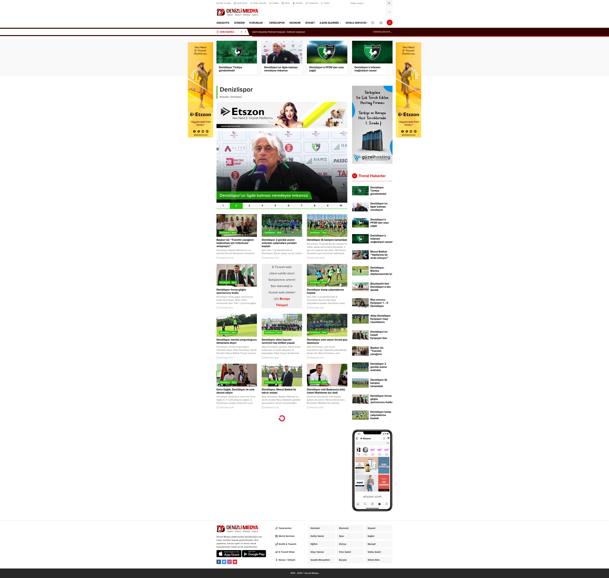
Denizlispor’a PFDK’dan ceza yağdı (326, 69)
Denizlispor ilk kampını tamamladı (327, 240)
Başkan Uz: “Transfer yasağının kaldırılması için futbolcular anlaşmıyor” (235, 243)
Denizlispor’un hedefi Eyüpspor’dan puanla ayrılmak (379, 336)
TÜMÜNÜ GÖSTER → (383, 32)
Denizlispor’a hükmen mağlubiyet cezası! (367, 69)
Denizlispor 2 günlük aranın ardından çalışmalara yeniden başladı (279, 243)
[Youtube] (235, 562)
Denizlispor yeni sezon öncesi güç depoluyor (327, 341)
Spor (234, 232)
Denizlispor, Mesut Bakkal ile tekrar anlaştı (279, 391)
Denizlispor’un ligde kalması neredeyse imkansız (281, 69)
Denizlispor (225, 232)
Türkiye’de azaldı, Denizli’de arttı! (270, 31)
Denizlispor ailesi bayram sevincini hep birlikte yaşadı (278, 341)
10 (341, 205)
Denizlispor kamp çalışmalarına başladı (325, 291)
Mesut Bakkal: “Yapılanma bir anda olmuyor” (379, 255)
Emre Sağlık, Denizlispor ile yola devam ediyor (235, 391)
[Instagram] (229, 562)
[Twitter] (224, 562)
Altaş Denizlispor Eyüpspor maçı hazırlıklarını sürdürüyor (380, 320)
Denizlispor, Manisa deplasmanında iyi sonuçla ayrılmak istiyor (381, 274)
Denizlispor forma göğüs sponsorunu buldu (231, 291)
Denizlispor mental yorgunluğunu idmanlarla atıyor (236, 341)
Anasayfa (224, 97)
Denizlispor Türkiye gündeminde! (230, 69)
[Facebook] (218, 562)
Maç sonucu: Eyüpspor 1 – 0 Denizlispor (379, 303)
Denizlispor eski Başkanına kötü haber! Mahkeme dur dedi (326, 391)
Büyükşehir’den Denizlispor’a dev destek (380, 287)
